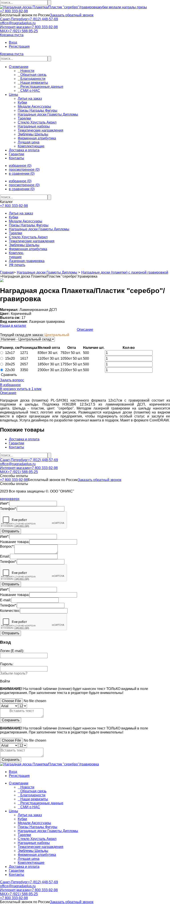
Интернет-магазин (15, 27)
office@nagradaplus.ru (18, 23)
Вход (13, 42)
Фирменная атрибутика (28, 249)
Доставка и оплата (24, 150)
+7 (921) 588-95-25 (23, 31)
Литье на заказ (21, 213)
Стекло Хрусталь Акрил (28, 237)
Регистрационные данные (40, 86)
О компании (18, 67)
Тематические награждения (31, 241)
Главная (7, 272)
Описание (85, 329)
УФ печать (17, 265)
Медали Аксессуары (25, 221)
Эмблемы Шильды (24, 245)
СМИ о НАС (29, 90)
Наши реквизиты (33, 83)
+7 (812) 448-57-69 (43, 19)
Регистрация (19, 46)
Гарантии (16, 154)
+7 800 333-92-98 (14, 11)
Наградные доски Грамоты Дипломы (39, 229)
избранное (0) (20, 165)
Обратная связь (32, 75)
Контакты (16, 158)
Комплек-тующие (16, 255)
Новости (26, 71)
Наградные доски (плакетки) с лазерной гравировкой (124, 272)
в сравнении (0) (22, 173)
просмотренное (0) (24, 169)
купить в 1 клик (28, 389)
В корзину (8, 389)
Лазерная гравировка (26, 261)
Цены (13, 94)
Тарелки (15, 233)
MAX (4, 31)
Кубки (13, 217)
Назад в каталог (13, 325)
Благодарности (31, 79)
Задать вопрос (12, 380)
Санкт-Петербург (14, 19)
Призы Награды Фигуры (28, 225)
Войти (5, 681)
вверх (5, 499)
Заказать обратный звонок (71, 15)
